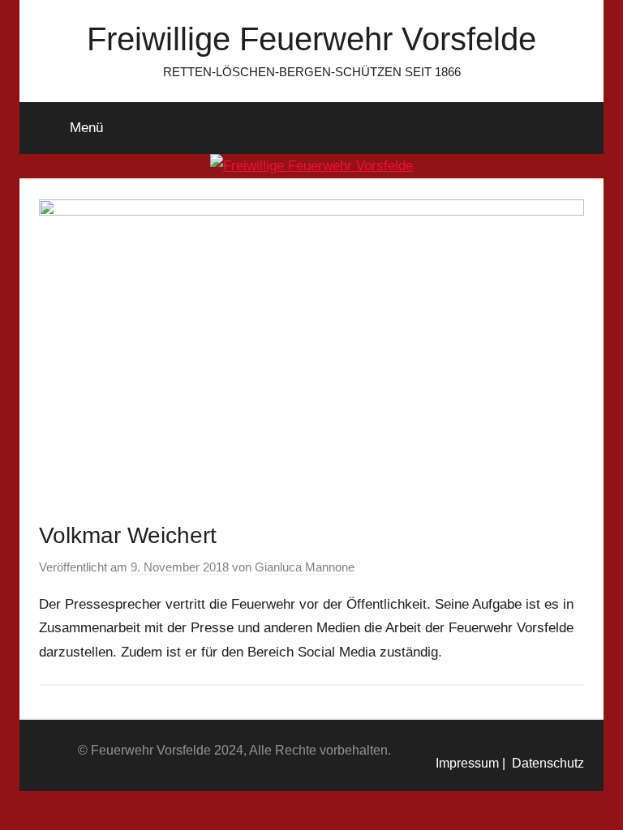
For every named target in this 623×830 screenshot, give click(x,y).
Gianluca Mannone (304, 567)
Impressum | (470, 763)
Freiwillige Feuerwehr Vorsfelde (311, 39)
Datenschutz (544, 763)
